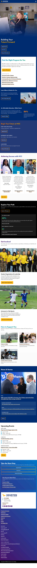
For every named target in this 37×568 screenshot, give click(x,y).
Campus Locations (5, 502)
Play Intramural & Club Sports (7, 319)
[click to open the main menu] (35, 1)
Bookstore (2, 534)
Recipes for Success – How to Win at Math (9, 447)
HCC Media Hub (4, 523)
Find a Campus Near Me (6, 98)
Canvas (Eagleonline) (4, 529)
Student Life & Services (5, 516)
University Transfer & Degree (8, 75)
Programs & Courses (5, 511)
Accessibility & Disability (5, 547)
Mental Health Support (4, 539)
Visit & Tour (4, 49)
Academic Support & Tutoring (6, 360)
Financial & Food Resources (24, 344)
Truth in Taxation (3, 554)
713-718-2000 (6, 498)
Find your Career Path (5, 223)
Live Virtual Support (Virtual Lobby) (9, 487)
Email (2, 531)
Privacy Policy (3, 545)
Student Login (3, 527)
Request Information (5, 52)
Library (2, 536)
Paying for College (5, 116)
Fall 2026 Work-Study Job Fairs (7, 438)
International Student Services (8, 84)
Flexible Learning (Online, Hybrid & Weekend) (9, 234)
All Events (3, 455)
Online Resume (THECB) (5, 552)
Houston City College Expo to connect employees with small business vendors (14, 413)
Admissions (3, 512)
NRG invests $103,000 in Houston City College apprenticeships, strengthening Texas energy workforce (17, 398)
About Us (3, 518)
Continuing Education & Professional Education (11, 79)
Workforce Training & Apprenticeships (9, 77)
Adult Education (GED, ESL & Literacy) (10, 80)
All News (3, 418)
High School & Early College (7, 82)
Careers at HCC (3, 538)
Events (2, 521)
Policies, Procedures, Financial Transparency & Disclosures (10, 543)
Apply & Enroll (4, 46)
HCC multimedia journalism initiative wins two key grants (11, 404)
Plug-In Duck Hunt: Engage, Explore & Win (9, 430)
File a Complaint (3, 555)
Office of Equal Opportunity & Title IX (7, 550)
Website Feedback (4, 557)
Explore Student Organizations (7, 282)
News (2, 519)
